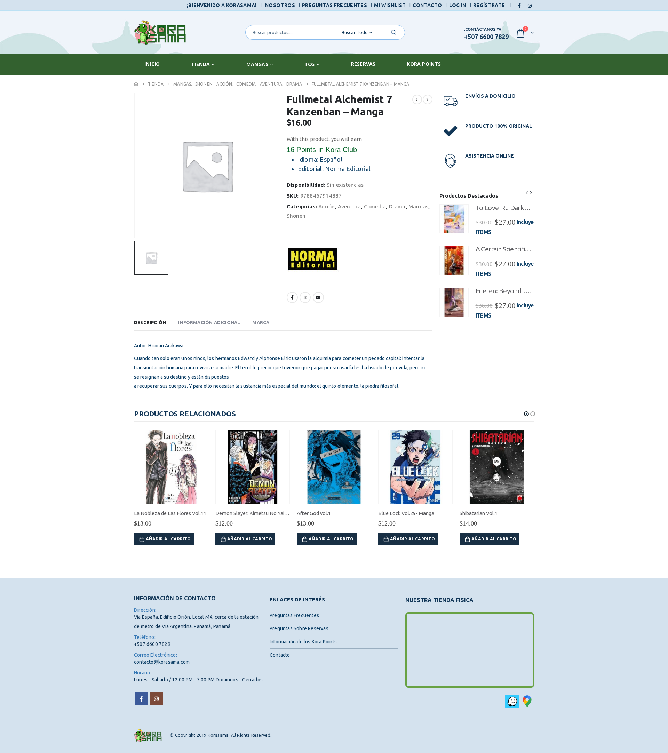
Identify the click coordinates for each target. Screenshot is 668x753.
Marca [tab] (260, 322)
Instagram (156, 698)
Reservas (363, 64)
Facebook (292, 297)
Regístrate (489, 5)
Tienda (200, 64)
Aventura (349, 206)
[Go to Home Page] (136, 84)
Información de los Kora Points (303, 641)
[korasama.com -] (160, 32)
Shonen (296, 216)
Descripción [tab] (150, 322)
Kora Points (424, 64)
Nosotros (280, 5)
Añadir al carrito (168, 539)
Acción (326, 206)
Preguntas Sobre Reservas (299, 628)
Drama (397, 206)
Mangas (257, 64)
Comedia (375, 206)
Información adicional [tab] (209, 322)
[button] (527, 192)
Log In (457, 5)
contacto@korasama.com (162, 662)
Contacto (427, 5)
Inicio (152, 64)
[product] (454, 218)
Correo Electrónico (318, 297)
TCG (309, 64)
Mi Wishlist (390, 5)
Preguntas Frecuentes (334, 5)
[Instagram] (529, 5)
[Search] (394, 32)
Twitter (305, 297)
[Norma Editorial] (313, 259)
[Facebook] (519, 5)
